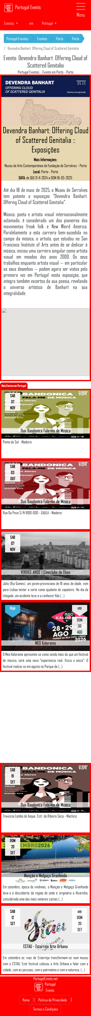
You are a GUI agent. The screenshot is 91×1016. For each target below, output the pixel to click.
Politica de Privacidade (52, 1000)
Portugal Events (28, 7)
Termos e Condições (45, 1009)
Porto (59, 38)
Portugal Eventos (17, 38)
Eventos (42, 38)
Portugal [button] (48, 23)
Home (26, 1000)
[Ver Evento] (45, 414)
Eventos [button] (9, 23)
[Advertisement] (45, 717)
